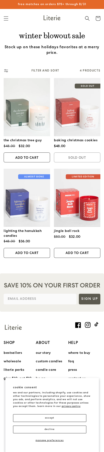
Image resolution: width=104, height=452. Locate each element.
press (72, 370)
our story (43, 353)
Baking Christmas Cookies (76, 140)
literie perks (14, 370)
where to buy (79, 353)
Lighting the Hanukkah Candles (23, 233)
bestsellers (13, 353)
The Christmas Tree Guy (23, 140)
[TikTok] (97, 324)
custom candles (49, 361)
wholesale (12, 361)
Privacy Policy (71, 406)
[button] (6, 18)
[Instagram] (88, 325)
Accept (49, 418)
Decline (50, 429)
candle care (46, 370)
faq (71, 361)
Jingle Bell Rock (67, 231)
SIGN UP (89, 299)
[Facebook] (78, 325)
